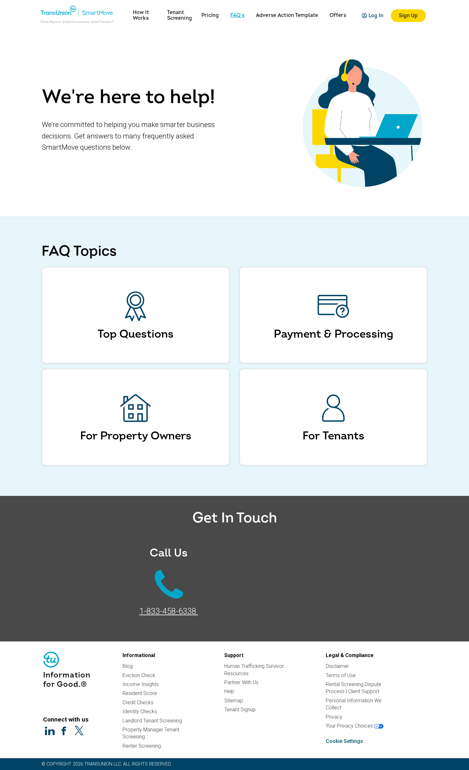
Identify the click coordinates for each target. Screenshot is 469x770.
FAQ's (237, 16)
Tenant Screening (179, 15)
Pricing (210, 16)
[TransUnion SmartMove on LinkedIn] (50, 731)
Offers (338, 16)
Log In (376, 15)
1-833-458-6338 (168, 611)
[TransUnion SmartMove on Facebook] (64, 731)
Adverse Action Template (287, 16)
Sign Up (408, 15)
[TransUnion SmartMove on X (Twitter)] (79, 730)
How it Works (141, 15)
